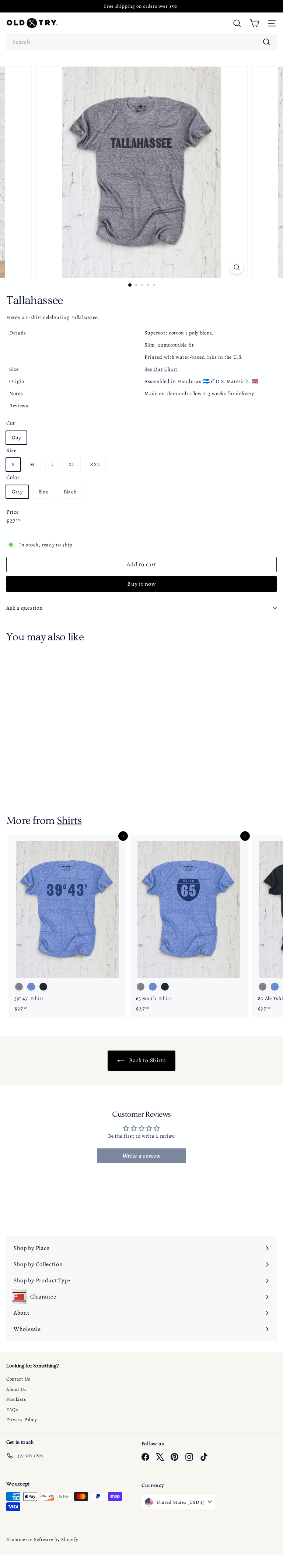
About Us (16, 1389)
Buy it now (141, 584)
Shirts (69, 820)
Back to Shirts (146, 1060)
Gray (17, 491)
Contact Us (18, 1379)
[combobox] (141, 42)
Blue (43, 491)
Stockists (16, 1399)
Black (70, 491)
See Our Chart (161, 369)
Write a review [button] (141, 1156)
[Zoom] (237, 267)
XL (71, 464)
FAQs (12, 1409)
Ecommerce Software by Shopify (42, 1539)
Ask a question (24, 608)
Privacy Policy (21, 1419)
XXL (95, 464)
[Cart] (254, 23)
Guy (16, 437)
